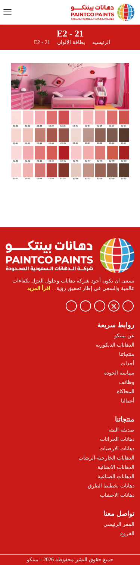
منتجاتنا (126, 354)
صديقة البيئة (121, 430)
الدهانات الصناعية (115, 476)
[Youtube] (85, 306)
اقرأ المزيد (38, 288)
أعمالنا (127, 401)
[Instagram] (99, 306)
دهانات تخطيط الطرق (111, 486)
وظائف (126, 382)
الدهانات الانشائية (115, 467)
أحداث (127, 363)
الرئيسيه (101, 42)
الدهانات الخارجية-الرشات (106, 458)
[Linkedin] (71, 306)
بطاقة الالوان (70, 42)
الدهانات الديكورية (115, 345)
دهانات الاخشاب (117, 495)
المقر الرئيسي (118, 524)
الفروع (127, 533)
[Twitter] (113, 306)
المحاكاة (125, 391)
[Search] (23, 13)
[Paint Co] (101, 12)
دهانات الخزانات (117, 439)
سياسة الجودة (119, 373)
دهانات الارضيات (116, 448)
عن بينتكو (124, 335)
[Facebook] (128, 306)
